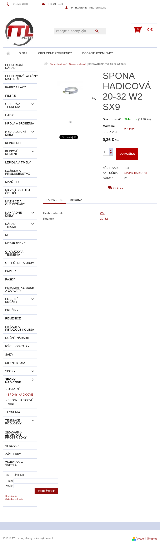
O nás (23, 53)
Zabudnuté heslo (14, 499)
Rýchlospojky (17, 346)
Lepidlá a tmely (18, 162)
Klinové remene (11, 153)
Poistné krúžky (11, 300)
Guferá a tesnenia (12, 105)
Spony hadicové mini (20, 402)
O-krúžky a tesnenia (14, 253)
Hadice (10, 115)
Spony (10, 371)
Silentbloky (15, 362)
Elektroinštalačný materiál (21, 77)
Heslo (9, 485)
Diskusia (76, 200)
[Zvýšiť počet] (111, 150)
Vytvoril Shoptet (146, 538)
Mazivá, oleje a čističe (17, 192)
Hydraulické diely (15, 133)
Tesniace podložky (13, 422)
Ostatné (14, 389)
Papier (10, 271)
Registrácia (97, 7)
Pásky (10, 279)
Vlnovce (12, 445)
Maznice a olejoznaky (15, 203)
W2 (102, 213)
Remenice (13, 318)
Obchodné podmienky (55, 53)
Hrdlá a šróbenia (19, 123)
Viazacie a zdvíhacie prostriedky (16, 434)
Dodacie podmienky (97, 53)
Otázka (118, 188)
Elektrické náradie (14, 66)
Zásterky (13, 454)
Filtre (10, 95)
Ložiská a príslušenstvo (17, 172)
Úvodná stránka (8, 53)
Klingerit (13, 143)
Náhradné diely (13, 214)
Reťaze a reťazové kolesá (19, 328)
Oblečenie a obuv (19, 262)
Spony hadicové (13, 381)
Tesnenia (12, 412)
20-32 (104, 218)
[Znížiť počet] (111, 154)
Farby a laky (15, 87)
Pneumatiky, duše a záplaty (19, 289)
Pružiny (11, 310)
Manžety (12, 182)
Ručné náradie (17, 338)
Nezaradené (15, 243)
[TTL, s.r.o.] (19, 31)
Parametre (54, 200)
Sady (9, 354)
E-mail (9, 480)
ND (7, 235)
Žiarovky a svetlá (14, 464)
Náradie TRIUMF (11, 225)
